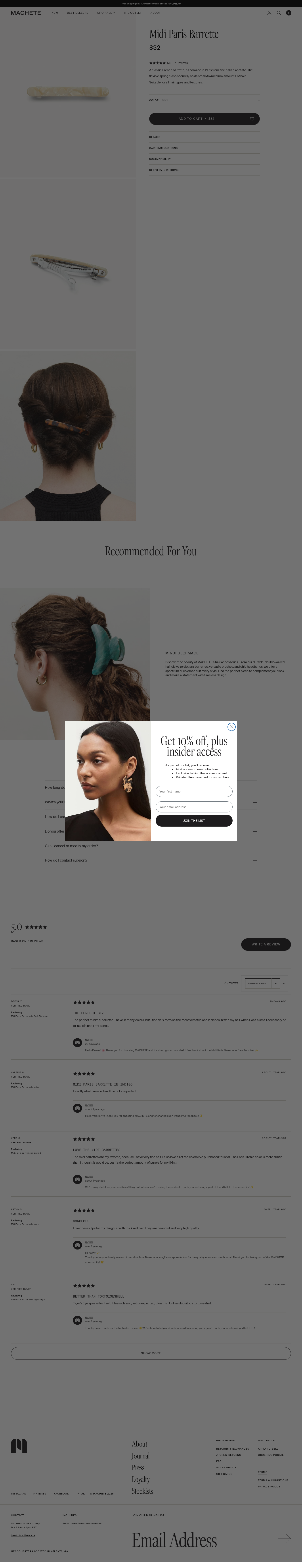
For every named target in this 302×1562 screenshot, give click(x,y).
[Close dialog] (231, 727)
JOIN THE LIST (194, 820)
